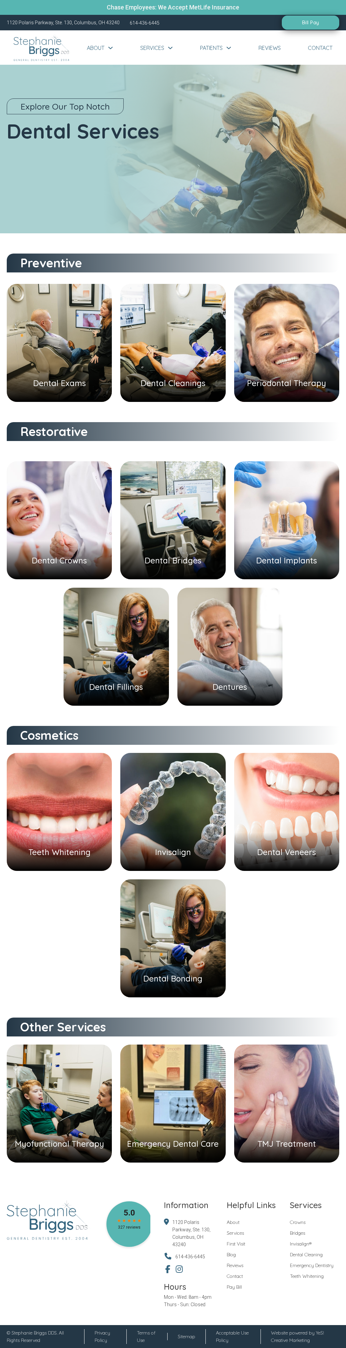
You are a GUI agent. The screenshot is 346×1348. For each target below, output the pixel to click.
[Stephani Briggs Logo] (43, 47)
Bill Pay (310, 23)
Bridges (297, 1233)
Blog (231, 1255)
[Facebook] (168, 1269)
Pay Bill (234, 1287)
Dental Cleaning (306, 1255)
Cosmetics (49, 735)
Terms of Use (146, 1336)
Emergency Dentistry (311, 1265)
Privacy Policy (102, 1336)
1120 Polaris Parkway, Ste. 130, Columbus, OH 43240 (191, 1233)
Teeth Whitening (307, 1276)
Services (152, 48)
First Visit (236, 1244)
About (95, 48)
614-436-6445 (190, 1256)
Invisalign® (301, 1244)
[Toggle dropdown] (110, 48)
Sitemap (186, 1337)
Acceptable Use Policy (232, 1336)
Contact (320, 48)
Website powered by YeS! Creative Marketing (297, 1336)
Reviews (269, 48)
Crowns (297, 1222)
